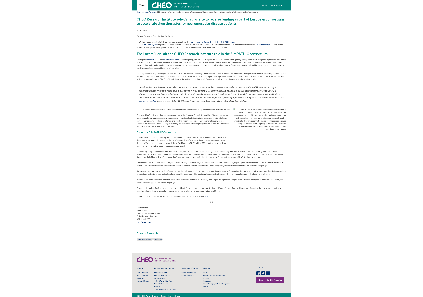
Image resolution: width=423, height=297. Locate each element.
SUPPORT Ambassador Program (165, 289)
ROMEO (157, 287)
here (206, 196)
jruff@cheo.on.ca (144, 222)
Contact (205, 287)
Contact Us (260, 268)
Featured (152, 12)
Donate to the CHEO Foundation (270, 280)
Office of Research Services (163, 281)
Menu (143, 5)
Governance (207, 281)
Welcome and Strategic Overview (214, 275)
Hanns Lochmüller (147, 101)
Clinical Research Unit (161, 272)
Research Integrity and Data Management (216, 284)
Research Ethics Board (161, 284)
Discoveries (140, 278)
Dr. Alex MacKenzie (171, 59)
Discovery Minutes (143, 281)
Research (140, 268)
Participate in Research (189, 272)
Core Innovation (159, 278)
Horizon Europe (263, 45)
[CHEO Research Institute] (175, 7)
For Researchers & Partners (164, 268)
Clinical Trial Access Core (162, 275)
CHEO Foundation (276, 5)
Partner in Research (188, 275)
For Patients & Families (190, 268)
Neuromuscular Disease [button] (144, 239)
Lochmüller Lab (153, 59)
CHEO (263, 5)
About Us (145, 12)
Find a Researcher (142, 275)
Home (138, 12)
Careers (205, 272)
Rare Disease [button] (158, 239)
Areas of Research (142, 272)
